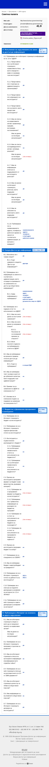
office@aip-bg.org (15, 732)
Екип (12, 741)
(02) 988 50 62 (14, 729)
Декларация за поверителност (27, 741)
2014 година (22, 11)
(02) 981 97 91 (25, 729)
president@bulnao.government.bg (31, 24)
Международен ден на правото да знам (24, 752)
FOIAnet (24, 759)
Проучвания (12, 11)
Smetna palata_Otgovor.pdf (32, 38)
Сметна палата (10, 14)
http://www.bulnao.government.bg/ (31, 21)
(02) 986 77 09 (37, 729)
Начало (4, 11)
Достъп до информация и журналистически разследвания (24, 754)
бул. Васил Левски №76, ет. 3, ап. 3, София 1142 (26, 726)
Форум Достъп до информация (24, 757)
